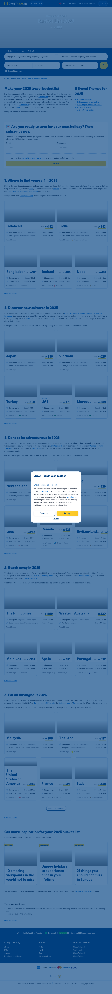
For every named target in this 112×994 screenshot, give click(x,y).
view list (70, 497)
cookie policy (44, 491)
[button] (56, 519)
